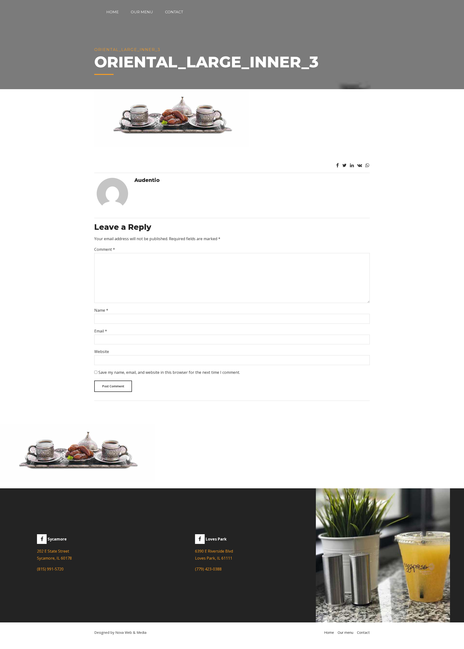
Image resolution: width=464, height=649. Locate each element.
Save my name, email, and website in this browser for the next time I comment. (169, 372)
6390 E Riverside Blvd (214, 551)
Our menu (142, 12)
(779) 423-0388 (208, 569)
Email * (100, 331)
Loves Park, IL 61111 (213, 558)
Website (101, 351)
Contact (174, 12)
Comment (104, 249)
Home (112, 12)
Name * (101, 310)
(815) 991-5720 (50, 569)
